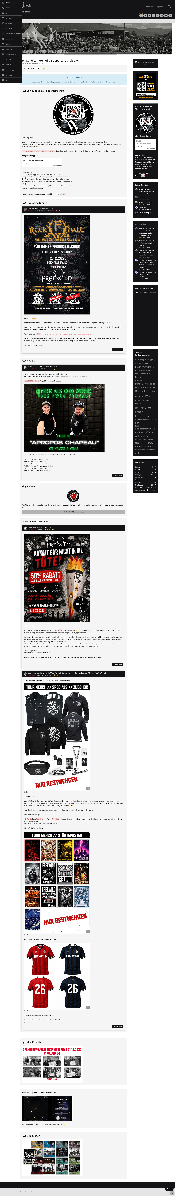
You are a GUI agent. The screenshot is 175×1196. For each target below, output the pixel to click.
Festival (138, 387)
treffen (138, 446)
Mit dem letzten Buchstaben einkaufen (146, 190)
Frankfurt (147, 387)
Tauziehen (142, 207)
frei (153, 387)
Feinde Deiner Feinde (145, 383)
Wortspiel (142, 197)
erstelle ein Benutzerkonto (78, 82)
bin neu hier (140, 373)
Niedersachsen (149, 419)
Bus (148, 373)
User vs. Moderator (145, 202)
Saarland (144, 436)
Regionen (153, 292)
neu (147, 416)
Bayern (144, 370)
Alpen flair (143, 363)
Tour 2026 (150, 442)
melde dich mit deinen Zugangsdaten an (49, 82)
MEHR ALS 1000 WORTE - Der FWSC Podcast (76, 376)
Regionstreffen (143, 432)
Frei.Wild (141, 391)
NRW (137, 423)
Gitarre (138, 400)
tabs (137, 442)
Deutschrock (141, 377)
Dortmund (139, 380)
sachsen (138, 439)
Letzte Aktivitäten (142, 224)
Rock (137, 436)
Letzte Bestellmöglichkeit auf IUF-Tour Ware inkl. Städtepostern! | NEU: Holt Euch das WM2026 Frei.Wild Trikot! (67, 673)
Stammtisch (148, 439)
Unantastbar (148, 446)
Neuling (138, 419)
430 (151, 360)
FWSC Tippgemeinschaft (33, 160)
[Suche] (169, 6)
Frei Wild (139, 396)
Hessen (138, 403)
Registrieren (160, 7)
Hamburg (146, 400)
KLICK (45, 459)
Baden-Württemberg (144, 366)
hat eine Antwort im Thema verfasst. (146, 232)
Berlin (150, 370)
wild (137, 453)
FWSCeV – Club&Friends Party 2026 (40, 209)
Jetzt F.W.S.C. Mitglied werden (73, 512)
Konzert (139, 416)
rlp (153, 432)
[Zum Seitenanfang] (172, 1193)
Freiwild (151, 391)
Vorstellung (140, 449)
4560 (142, 360)
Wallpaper (150, 449)
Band (137, 370)
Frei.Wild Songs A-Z (145, 213)
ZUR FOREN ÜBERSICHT (32, 68)
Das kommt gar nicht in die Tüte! (39, 527)
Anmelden (149, 7)
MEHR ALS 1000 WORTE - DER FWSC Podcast (43, 367)
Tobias (42, 1125)
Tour (142, 443)
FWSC (147, 396)
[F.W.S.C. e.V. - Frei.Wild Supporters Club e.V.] (73, 6)
